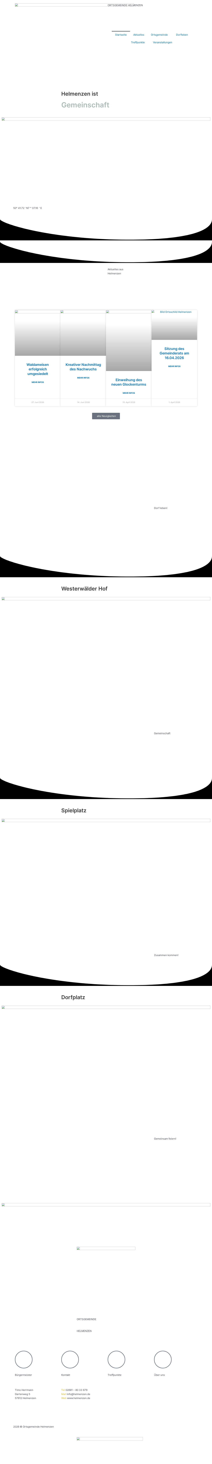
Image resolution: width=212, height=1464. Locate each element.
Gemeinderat (161, 1390)
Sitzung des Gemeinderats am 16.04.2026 (174, 353)
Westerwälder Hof (118, 1390)
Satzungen (54, 1414)
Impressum (19, 1414)
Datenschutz (37, 1414)
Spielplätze (114, 1398)
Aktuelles (138, 34)
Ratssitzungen (162, 1394)
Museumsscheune (118, 1394)
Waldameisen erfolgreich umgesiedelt (37, 369)
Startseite (121, 34)
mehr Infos (38, 382)
